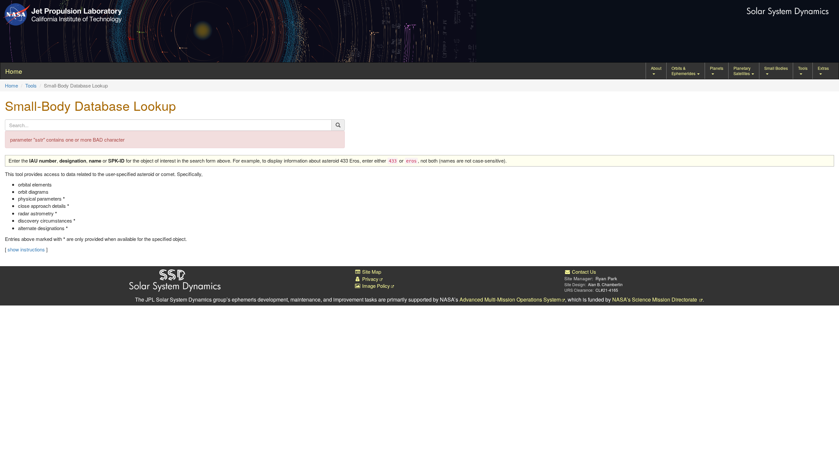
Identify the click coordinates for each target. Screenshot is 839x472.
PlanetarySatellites (742, 70)
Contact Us (583, 271)
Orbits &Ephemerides (684, 70)
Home (11, 85)
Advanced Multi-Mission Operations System (510, 299)
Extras (823, 68)
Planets (716, 68)
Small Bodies (776, 68)
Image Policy (375, 285)
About (656, 68)
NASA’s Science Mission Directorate (655, 299)
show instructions (26, 249)
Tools (803, 68)
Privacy (370, 278)
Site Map (371, 271)
